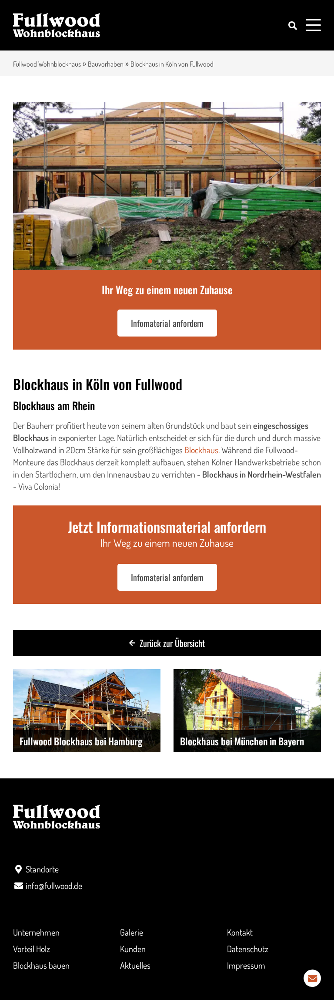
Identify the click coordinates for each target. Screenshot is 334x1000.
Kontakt (240, 932)
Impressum (246, 965)
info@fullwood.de (54, 885)
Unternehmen (36, 932)
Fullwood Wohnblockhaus (47, 64)
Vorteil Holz (31, 948)
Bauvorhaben (106, 64)
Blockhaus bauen (41, 965)
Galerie (131, 932)
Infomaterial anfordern (167, 323)
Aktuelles (135, 965)
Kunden (133, 948)
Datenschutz (247, 948)
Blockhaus (201, 449)
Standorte (42, 869)
